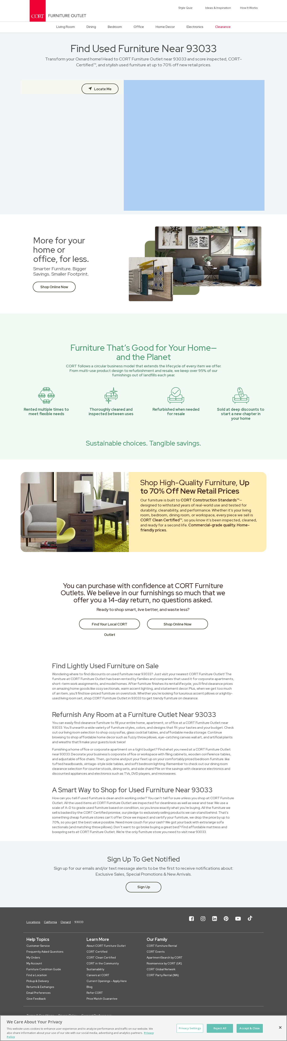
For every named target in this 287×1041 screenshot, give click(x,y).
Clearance (223, 27)
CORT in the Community (103, 963)
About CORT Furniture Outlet (106, 946)
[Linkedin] (214, 922)
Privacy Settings (190, 1028)
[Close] (280, 1027)
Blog (89, 987)
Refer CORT (95, 993)
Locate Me (102, 89)
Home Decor (165, 27)
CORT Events (156, 951)
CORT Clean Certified (101, 957)
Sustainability (95, 969)
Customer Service (38, 946)
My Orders (33, 957)
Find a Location (36, 975)
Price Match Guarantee (102, 998)
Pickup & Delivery (37, 981)
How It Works (249, 8)
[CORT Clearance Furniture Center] (58, 11)
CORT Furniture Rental (162, 946)
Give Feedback (36, 998)
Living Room (65, 27)
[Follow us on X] (250, 922)
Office (139, 27)
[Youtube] (238, 922)
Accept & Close (250, 1028)
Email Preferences (38, 993)
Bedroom (115, 27)
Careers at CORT (98, 975)
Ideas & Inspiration (218, 8)
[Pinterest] (226, 922)
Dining (91, 27)
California (50, 922)
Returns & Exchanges (40, 987)
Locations (33, 922)
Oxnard (66, 922)
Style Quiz (185, 8)
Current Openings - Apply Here (107, 981)
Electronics (195, 27)
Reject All (219, 1028)
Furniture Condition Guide (43, 969)
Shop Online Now (54, 287)
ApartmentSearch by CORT (165, 957)
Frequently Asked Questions (44, 951)
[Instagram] (202, 922)
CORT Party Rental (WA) (163, 975)
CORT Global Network (161, 969)
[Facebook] (191, 922)
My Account (34, 963)
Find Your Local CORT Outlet (109, 625)
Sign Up (143, 887)
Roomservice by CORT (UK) (164, 963)
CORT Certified (97, 951)
